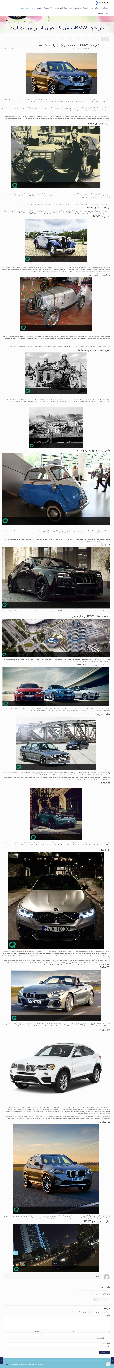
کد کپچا (108, 1346)
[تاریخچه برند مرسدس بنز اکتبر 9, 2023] (112, 1360)
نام (109, 1331)
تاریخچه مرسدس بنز (32, 204)
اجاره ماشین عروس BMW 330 (78, 779)
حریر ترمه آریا (7, 1364)
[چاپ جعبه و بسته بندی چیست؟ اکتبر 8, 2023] (1, 1360)
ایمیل (73, 1331)
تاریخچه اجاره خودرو (65, 346)
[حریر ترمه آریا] (101, 2)
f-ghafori (85, 48)
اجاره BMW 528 (29, 955)
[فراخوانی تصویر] (105, 1343)
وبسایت (37, 1331)
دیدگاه (108, 1315)
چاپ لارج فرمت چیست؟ (100, 1294)
